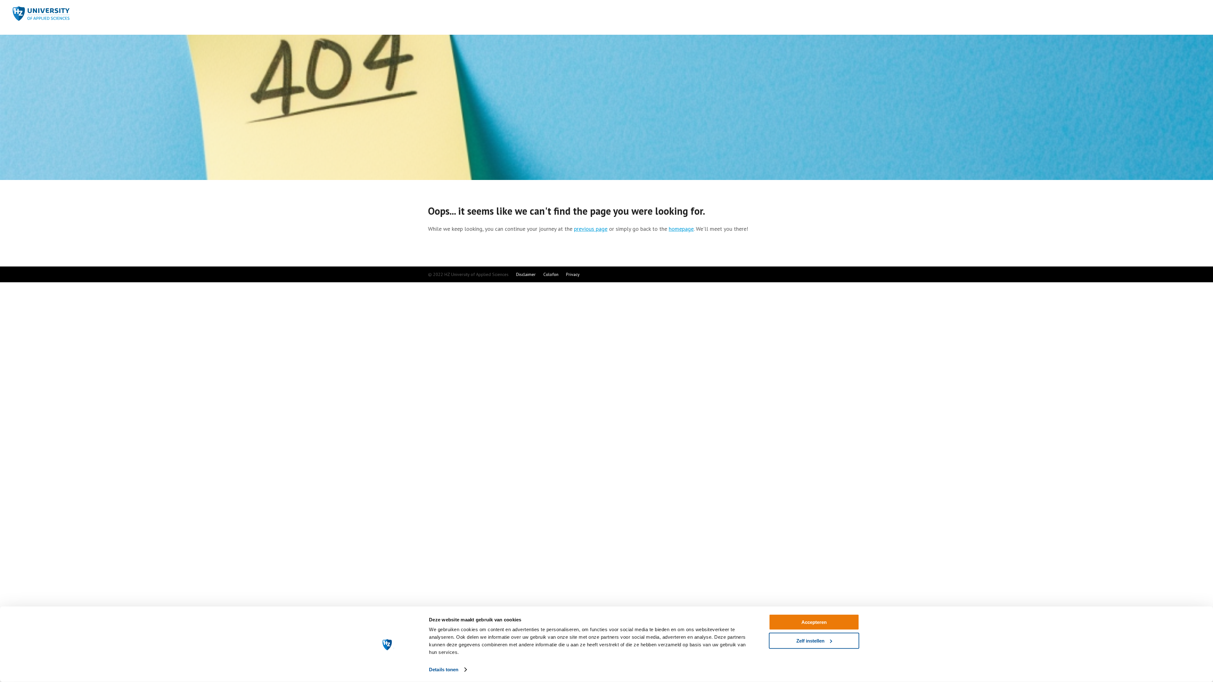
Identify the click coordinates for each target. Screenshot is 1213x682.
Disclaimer (526, 274)
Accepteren (814, 622)
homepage (681, 228)
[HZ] (41, 18)
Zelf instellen (810, 640)
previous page (590, 228)
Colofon (550, 274)
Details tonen (443, 669)
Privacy (573, 274)
